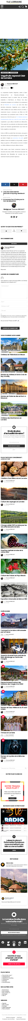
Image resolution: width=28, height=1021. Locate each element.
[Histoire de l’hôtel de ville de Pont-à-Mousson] (14, 387)
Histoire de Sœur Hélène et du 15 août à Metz (14, 708)
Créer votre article (14, 964)
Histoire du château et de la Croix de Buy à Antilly (14, 375)
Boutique (4, 1006)
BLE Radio (4, 994)
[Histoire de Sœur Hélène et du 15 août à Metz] (14, 698)
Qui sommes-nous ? (7, 975)
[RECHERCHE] (22, 7)
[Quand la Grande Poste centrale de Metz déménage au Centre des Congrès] (14, 646)
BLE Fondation (5, 991)
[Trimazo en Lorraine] (14, 723)
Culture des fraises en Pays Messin (13, 575)
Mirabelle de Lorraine (10, 104)
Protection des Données (8, 1019)
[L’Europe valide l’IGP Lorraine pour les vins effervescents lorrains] (14, 515)
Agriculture (5, 459)
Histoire (4, 350)
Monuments (5, 352)
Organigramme (6, 976)
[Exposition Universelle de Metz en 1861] (14, 589)
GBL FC (4, 995)
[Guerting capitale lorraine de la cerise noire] (14, 541)
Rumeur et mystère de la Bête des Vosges (13, 757)
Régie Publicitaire (6, 1007)
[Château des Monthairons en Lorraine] (14, 408)
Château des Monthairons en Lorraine (11, 419)
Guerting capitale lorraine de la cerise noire (12, 551)
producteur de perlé (18, 138)
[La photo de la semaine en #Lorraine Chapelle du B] (14, 882)
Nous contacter (6, 1008)
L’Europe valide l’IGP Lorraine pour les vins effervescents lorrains (14, 526)
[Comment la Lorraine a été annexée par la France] (14, 621)
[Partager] (5, 184)
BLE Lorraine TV (6, 992)
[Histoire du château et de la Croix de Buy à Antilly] (14, 365)
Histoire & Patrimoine (14, 350)
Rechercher (25, 768)
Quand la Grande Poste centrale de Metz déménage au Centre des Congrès (13, 657)
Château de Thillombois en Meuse (13, 355)
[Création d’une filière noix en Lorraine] (14, 469)
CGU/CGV (19, 1017)
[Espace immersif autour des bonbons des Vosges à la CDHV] (14, 673)
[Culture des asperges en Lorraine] (14, 492)
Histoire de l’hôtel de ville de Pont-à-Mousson (13, 397)
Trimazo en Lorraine (8, 733)
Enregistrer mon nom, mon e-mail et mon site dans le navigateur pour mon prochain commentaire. (14, 316)
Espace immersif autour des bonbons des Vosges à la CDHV (12, 683)
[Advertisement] (14, 24)
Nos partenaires (6, 982)
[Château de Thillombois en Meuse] (14, 345)
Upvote (6, 231)
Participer (4, 980)
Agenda (4, 1003)
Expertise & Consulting (7, 978)
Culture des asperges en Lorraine (12, 502)
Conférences (5, 979)
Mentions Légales (10, 1017)
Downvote (21, 231)
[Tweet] (14, 184)
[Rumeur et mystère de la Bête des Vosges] (14, 746)
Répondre (14, 243)
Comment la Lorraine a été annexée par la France (13, 631)
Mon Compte (5, 1004)
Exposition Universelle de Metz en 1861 (14, 599)
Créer (14, 850)
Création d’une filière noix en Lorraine (14, 478)
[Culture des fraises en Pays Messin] (14, 566)
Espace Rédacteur (21, 1019)
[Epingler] (23, 184)
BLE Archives (5, 990)
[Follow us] (19, 7)
